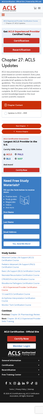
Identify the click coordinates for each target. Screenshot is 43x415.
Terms (11, 389)
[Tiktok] (32, 383)
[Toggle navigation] (39, 8)
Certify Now (21, 170)
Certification (21, 40)
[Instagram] (14, 383)
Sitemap (31, 389)
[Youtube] (19, 383)
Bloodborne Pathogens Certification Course (20, 283)
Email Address (10, 232)
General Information (11, 360)
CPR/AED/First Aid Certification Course (18, 279)
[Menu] (3, 15)
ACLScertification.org (17, 393)
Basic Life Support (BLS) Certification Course (21, 271)
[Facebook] (6, 383)
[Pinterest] (27, 383)
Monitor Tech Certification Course (16, 305)
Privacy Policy (21, 389)
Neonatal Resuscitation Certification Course (20, 275)
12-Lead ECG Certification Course (16, 294)
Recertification (22, 49)
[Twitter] (10, 383)
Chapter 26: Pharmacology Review (25, 314)
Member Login (21, 346)
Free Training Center (11, 374)
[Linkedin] (23, 383)
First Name (9, 212)
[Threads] (36, 383)
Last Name (9, 222)
